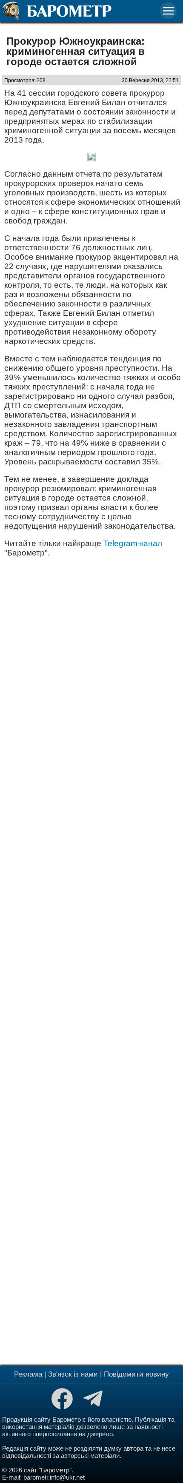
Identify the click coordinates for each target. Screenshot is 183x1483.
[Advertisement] (91, 960)
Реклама (28, 1374)
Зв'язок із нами (73, 1374)
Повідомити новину (136, 1374)
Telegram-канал (132, 543)
